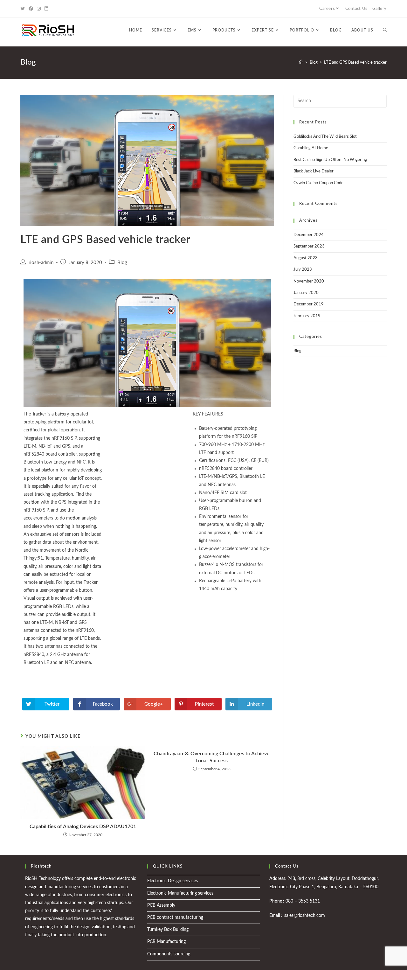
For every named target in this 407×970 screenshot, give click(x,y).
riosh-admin (41, 262)
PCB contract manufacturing (175, 917)
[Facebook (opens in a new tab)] (31, 9)
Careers (327, 9)
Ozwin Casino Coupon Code (318, 183)
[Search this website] (340, 101)
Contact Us (356, 9)
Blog (122, 262)
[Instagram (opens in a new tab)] (39, 9)
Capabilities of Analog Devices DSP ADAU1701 (83, 826)
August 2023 (305, 258)
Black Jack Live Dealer (313, 171)
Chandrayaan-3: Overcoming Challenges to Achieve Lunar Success (212, 757)
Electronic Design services (172, 881)
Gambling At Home (310, 148)
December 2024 (308, 235)
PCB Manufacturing (166, 941)
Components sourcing (168, 954)
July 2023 (302, 270)
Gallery (379, 9)
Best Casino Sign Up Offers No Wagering (330, 160)
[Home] (301, 62)
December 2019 (308, 304)
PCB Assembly (161, 905)
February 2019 (307, 316)
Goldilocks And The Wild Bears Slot (325, 137)
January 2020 (306, 293)
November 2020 (308, 281)
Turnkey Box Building (168, 929)
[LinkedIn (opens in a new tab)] (46, 9)
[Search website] (384, 30)
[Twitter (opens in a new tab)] (23, 9)
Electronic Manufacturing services (180, 893)
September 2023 (309, 246)
